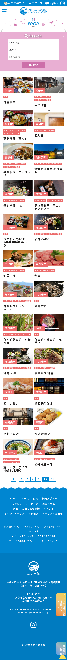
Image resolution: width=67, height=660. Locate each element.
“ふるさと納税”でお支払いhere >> (61, 604)
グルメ (34, 504)
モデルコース (19, 504)
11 (52, 479)
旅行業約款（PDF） (53, 527)
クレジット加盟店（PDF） (21, 541)
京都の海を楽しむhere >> (61, 648)
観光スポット (49, 498)
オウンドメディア (14, 514)
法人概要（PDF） (12, 527)
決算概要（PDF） (32, 527)
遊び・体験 (48, 504)
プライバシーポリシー (47, 541)
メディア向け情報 (52, 514)
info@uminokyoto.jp (36, 612)
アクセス (37, 3)
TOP (12, 498)
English (53, 3)
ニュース (24, 498)
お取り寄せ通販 (31, 508)
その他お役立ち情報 (46, 536)
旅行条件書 (34, 531)
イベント (49, 508)
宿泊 (15, 508)
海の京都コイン (17, 3)
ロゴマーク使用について (22, 536)
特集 (35, 498)
